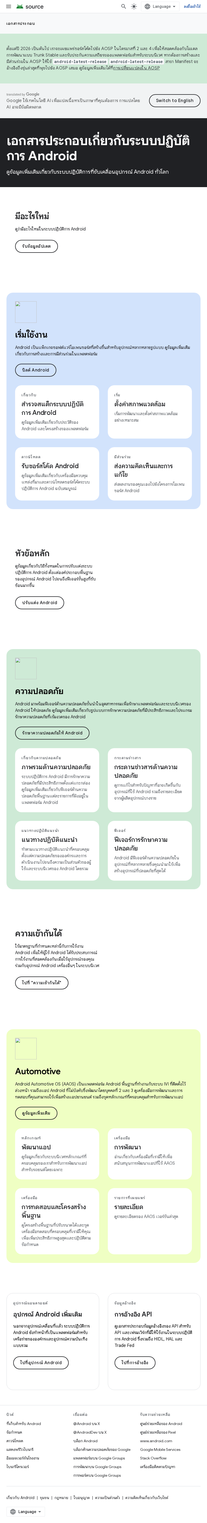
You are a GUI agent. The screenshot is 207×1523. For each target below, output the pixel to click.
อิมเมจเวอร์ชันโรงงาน (22, 1458)
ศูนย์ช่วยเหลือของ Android (161, 1423)
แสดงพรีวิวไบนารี (19, 1449)
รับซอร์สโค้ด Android (50, 466)
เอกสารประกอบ (20, 23)
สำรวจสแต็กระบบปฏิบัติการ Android (53, 408)
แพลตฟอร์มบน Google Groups (99, 1458)
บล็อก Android (85, 1440)
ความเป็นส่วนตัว (107, 1498)
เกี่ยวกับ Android (20, 1498)
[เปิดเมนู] (8, 6)
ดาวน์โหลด (14, 1440)
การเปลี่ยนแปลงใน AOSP (136, 68)
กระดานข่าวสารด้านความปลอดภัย (145, 771)
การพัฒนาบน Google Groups (97, 1466)
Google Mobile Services (160, 1449)
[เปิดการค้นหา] (123, 6)
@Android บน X (86, 1423)
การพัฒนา (127, 1147)
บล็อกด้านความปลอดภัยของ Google (101, 1449)
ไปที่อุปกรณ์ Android (41, 1363)
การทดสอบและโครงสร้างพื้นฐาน (54, 1211)
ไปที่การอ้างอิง (135, 1363)
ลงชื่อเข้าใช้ (192, 6)
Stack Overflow (153, 1458)
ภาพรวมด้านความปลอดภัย (56, 767)
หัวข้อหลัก (32, 553)
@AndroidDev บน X (90, 1432)
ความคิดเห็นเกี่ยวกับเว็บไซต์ (146, 1498)
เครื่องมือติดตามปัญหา (157, 1466)
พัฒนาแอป (36, 1147)
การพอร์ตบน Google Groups (97, 1475)
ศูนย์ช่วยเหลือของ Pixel (158, 1432)
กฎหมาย (61, 1498)
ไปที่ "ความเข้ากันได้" (41, 983)
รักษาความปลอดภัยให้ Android (52, 733)
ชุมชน (44, 1498)
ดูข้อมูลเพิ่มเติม (36, 1113)
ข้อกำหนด (14, 1432)
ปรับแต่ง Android (39, 602)
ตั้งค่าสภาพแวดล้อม (139, 404)
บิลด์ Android (35, 370)
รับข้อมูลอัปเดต (36, 246)
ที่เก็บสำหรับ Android (23, 1423)
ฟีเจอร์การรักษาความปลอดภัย (141, 844)
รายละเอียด (128, 1207)
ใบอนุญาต (82, 1498)
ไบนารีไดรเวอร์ (17, 1466)
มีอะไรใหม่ (32, 216)
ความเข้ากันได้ (38, 933)
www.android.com (156, 1440)
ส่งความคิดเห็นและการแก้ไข (143, 470)
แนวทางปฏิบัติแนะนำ (49, 840)
